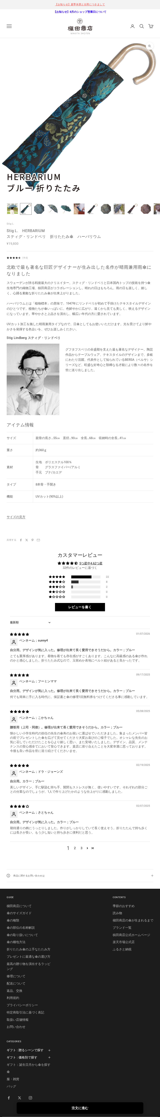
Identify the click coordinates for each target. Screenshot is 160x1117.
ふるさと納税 (122, 949)
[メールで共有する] (38, 540)
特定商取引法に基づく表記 (25, 1012)
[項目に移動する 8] (106, 209)
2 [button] (75, 848)
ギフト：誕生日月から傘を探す (28, 1065)
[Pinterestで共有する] (32, 540)
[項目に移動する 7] (92, 209)
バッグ (11, 1086)
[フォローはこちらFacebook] (9, 1098)
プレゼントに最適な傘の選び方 (28, 956)
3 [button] (81, 848)
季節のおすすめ (124, 906)
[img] (19, 634)
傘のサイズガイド (19, 913)
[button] (57, 576)
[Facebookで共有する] (20, 540)
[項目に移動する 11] (146, 209)
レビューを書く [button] (80, 607)
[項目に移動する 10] (132, 209)
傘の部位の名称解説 (21, 928)
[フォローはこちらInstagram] (30, 1098)
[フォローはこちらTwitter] (20, 1098)
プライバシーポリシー (22, 1005)
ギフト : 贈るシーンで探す (25, 1050)
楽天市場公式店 (124, 942)
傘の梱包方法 (16, 942)
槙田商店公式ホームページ (131, 935)
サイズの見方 (16, 517)
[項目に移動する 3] (39, 209)
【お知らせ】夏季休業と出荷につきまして (80, 4)
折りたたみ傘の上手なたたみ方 (28, 949)
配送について (16, 983)
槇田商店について (19, 906)
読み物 (117, 913)
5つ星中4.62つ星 (90, 563)
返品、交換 (14, 991)
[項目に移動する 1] (12, 209)
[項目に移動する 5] (66, 209)
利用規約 (13, 998)
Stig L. (10, 223)
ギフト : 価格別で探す (22, 1057)
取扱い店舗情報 (18, 1020)
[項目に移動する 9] (119, 209)
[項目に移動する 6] (79, 209)
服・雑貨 (13, 1079)
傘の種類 (13, 920)
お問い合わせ (16, 1027)
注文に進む (80, 1108)
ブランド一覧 (122, 928)
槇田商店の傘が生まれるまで (133, 920)
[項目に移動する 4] (52, 209)
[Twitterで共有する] (26, 540)
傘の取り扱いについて (22, 935)
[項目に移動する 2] (26, 209)
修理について (16, 976)
